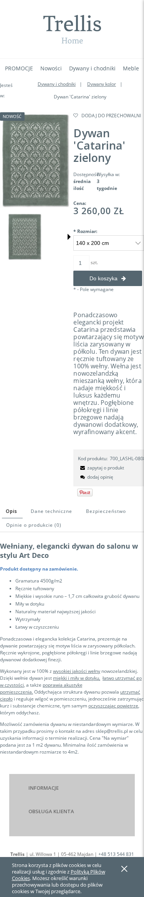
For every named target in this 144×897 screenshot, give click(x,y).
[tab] (12, 511)
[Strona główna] (72, 29)
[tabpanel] (72, 648)
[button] (69, 237)
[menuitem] (19, 68)
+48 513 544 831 (116, 854)
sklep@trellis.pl (112, 731)
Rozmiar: (85, 231)
